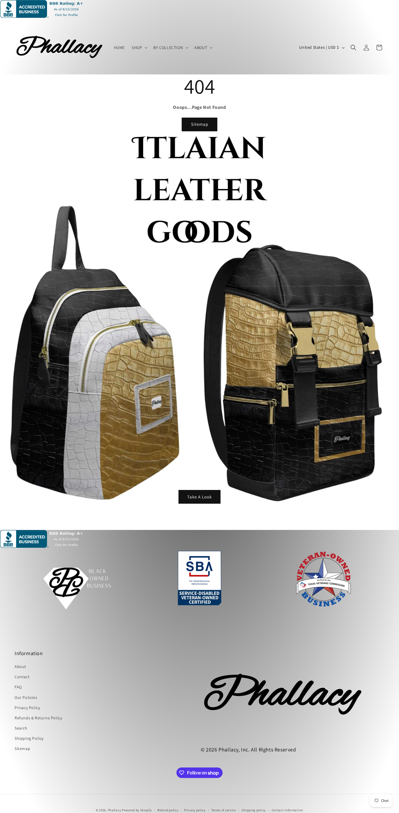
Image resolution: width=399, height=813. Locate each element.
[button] (139, 47)
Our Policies (26, 697)
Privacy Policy (27, 707)
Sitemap (199, 124)
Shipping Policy (29, 738)
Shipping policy (254, 810)
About (20, 666)
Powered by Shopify (137, 810)
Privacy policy (195, 810)
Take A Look (199, 496)
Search (21, 728)
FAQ (18, 687)
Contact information (287, 810)
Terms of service (223, 810)
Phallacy (114, 810)
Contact (22, 676)
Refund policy (167, 810)
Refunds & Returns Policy (38, 717)
